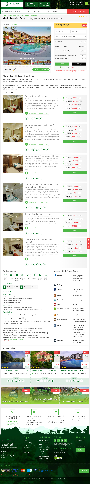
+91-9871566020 (77, 3)
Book (74, 112)
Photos (7, 24)
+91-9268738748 (77, 5)
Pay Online (26, 452)
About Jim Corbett (43, 440)
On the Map (16, 24)
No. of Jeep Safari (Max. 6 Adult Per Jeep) (65, 55)
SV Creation (63, 479)
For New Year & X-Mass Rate (16, 339)
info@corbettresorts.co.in (9, 448)
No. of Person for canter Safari (63, 58)
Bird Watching (42, 454)
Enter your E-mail (80, 440)
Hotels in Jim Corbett (44, 447)
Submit (80, 450)
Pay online (83, 471)
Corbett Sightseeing (44, 456)
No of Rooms (58, 41)
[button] (48, 28)
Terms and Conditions (29, 445)
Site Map (26, 450)
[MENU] (86, 3)
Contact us (26, 440)
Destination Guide (43, 458)
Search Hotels (79, 11)
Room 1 (57, 50)
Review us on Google (59, 452)
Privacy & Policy (28, 443)
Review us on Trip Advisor (61, 451)
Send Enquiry (88, 243)
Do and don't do (28, 447)
